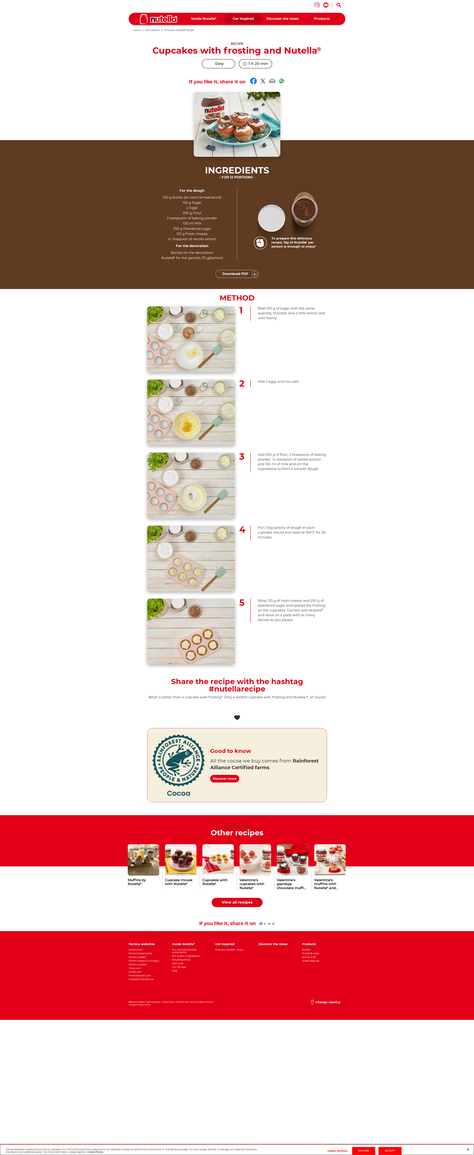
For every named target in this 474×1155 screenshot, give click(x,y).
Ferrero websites (142, 944)
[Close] (468, 1149)
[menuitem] (204, 19)
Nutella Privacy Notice (140, 1005)
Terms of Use (182, 1002)
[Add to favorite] (237, 717)
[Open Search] (339, 5)
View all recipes (237, 902)
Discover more (225, 778)
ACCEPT (390, 1150)
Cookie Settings (338, 1150)
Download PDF (235, 274)
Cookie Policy (168, 1002)
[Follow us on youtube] (325, 5)
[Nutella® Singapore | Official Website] (158, 19)
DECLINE (364, 1150)
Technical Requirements (201, 1002)
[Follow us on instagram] (317, 5)
